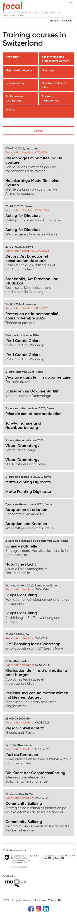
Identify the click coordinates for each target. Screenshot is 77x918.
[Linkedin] (46, 908)
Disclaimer (40, 900)
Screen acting (15, 83)
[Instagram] (38, 908)
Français (55, 20)
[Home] (12, 6)
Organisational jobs (19, 70)
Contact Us (54, 900)
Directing (48, 70)
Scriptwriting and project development (56, 59)
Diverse (11, 109)
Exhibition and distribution (15, 98)
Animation (13, 56)
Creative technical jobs (54, 85)
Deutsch (67, 20)
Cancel (38, 130)
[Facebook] (31, 908)
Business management (51, 98)
